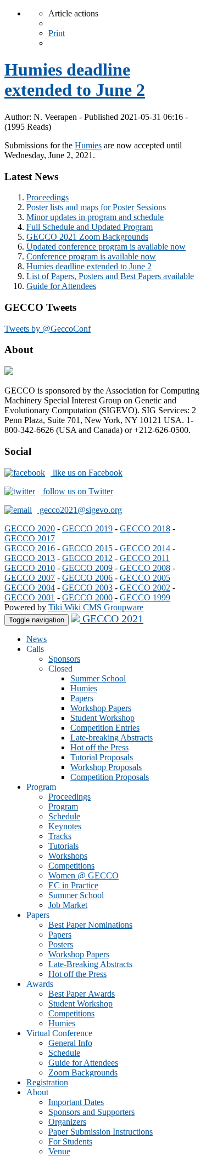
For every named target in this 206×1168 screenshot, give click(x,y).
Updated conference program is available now (106, 246)
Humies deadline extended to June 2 (74, 80)
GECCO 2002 (145, 587)
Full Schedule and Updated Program (89, 227)
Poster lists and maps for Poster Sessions (96, 207)
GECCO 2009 (87, 568)
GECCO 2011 (145, 558)
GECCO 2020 (29, 528)
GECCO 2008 (145, 568)
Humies (88, 145)
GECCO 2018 (145, 528)
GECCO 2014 (145, 548)
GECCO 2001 (29, 597)
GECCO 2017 (29, 538)
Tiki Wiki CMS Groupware (95, 607)
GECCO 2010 (29, 568)
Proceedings (47, 197)
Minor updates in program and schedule (95, 217)
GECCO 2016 (29, 548)
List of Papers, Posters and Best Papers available (110, 276)
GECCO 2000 (87, 597)
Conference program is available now (91, 256)
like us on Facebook (87, 472)
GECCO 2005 (145, 577)
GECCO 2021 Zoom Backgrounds (87, 236)
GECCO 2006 (87, 577)
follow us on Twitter (77, 491)
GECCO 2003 (87, 587)
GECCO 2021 (111, 618)
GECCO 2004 (29, 587)
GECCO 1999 (145, 597)
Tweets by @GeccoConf (47, 328)
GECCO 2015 (87, 548)
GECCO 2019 (87, 528)
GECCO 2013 (29, 558)
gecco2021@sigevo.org (79, 509)
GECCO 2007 (29, 577)
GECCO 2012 (87, 558)
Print (56, 33)
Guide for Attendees (61, 286)
